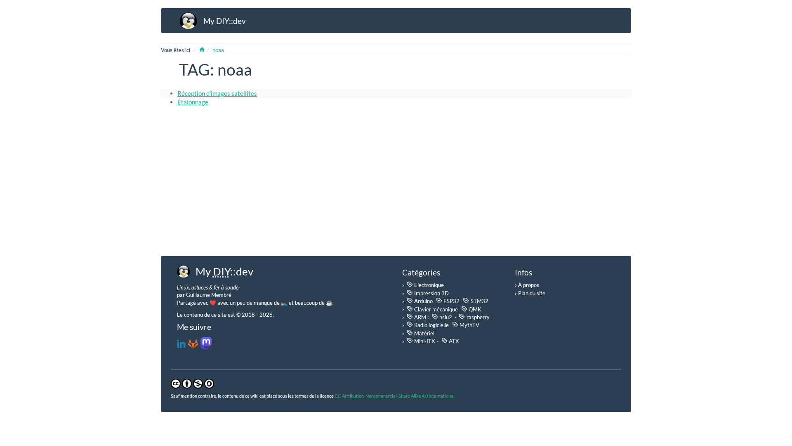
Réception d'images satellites (217, 93)
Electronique (428, 285)
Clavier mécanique (435, 309)
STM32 (478, 301)
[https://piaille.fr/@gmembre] (206, 345)
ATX (453, 341)
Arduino (423, 301)
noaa (218, 50)
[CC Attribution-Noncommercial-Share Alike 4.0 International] (192, 383)
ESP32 (451, 301)
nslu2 (445, 317)
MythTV (468, 325)
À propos (528, 285)
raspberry (477, 317)
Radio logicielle (431, 325)
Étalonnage (192, 102)
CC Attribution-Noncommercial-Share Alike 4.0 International (395, 396)
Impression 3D (431, 293)
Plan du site (531, 293)
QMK (474, 309)
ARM (419, 317)
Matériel (423, 333)
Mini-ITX (424, 341)
